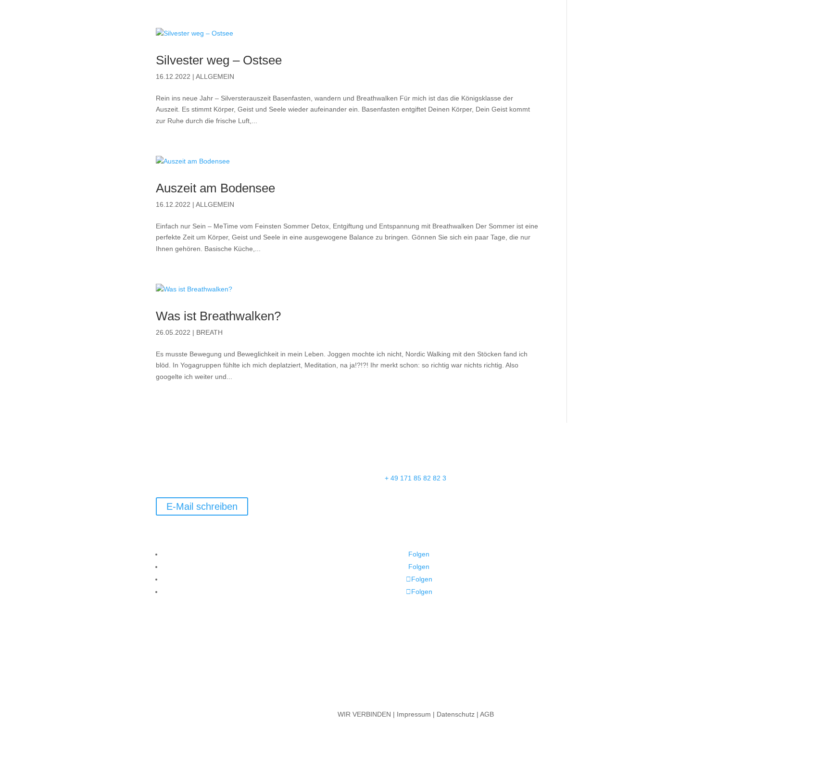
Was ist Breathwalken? (218, 316)
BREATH (209, 332)
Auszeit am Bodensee (215, 188)
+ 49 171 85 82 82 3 (415, 478)
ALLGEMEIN (215, 76)
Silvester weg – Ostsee (219, 60)
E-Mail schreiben (202, 506)
